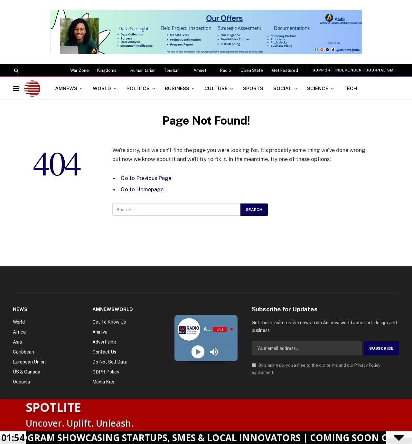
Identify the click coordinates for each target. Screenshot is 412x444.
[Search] (15, 70)
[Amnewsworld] (32, 88)
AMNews (66, 88)
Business (177, 88)
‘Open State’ (251, 70)
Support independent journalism (353, 70)
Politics (138, 88)
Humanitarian (142, 70)
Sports (253, 88)
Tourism (172, 70)
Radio (225, 70)
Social (282, 88)
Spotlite (53, 407)
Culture (216, 88)
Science (317, 88)
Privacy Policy (367, 365)
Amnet (199, 70)
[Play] (198, 352)
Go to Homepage (142, 189)
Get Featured (285, 70)
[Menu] (16, 88)
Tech (350, 88)
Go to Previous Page (146, 178)
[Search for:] (176, 209)
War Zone (79, 70)
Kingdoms (107, 70)
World (102, 88)
